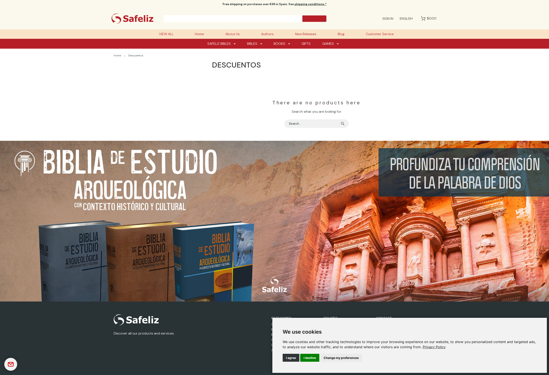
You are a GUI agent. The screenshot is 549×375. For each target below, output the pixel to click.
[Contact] (10, 364)
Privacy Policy (434, 347)
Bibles (252, 43)
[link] (434, 347)
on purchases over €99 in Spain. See (275, 4)
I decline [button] (310, 358)
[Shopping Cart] (423, 18)
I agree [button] (291, 358)
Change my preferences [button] (341, 358)
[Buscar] (314, 18)
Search (343, 123)
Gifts (306, 43)
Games (328, 43)
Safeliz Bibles (219, 43)
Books (279, 43)
